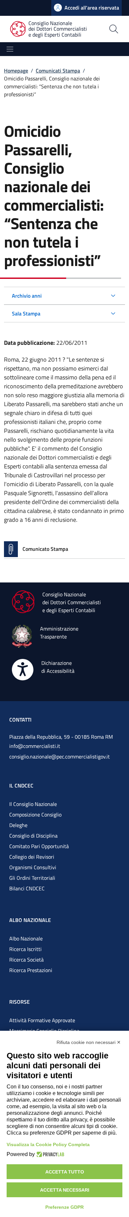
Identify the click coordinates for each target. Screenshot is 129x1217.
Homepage (16, 70)
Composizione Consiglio (35, 814)
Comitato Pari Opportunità (39, 846)
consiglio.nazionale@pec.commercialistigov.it (59, 756)
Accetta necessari (64, 1190)
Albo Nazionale (26, 938)
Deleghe (18, 825)
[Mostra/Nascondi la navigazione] (10, 49)
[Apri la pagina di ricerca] (113, 29)
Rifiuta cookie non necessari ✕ (89, 1042)
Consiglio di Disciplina (33, 836)
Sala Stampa (26, 313)
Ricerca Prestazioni (30, 970)
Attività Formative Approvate (42, 1020)
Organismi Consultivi (32, 867)
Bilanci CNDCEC (27, 888)
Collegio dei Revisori (31, 857)
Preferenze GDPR (64, 1207)
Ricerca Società (26, 960)
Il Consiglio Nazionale (33, 804)
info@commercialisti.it (34, 746)
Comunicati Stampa (58, 70)
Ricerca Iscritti (25, 949)
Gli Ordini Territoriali (32, 878)
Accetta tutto (64, 1171)
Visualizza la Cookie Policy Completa (48, 1144)
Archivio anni (27, 296)
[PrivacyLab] (49, 1154)
